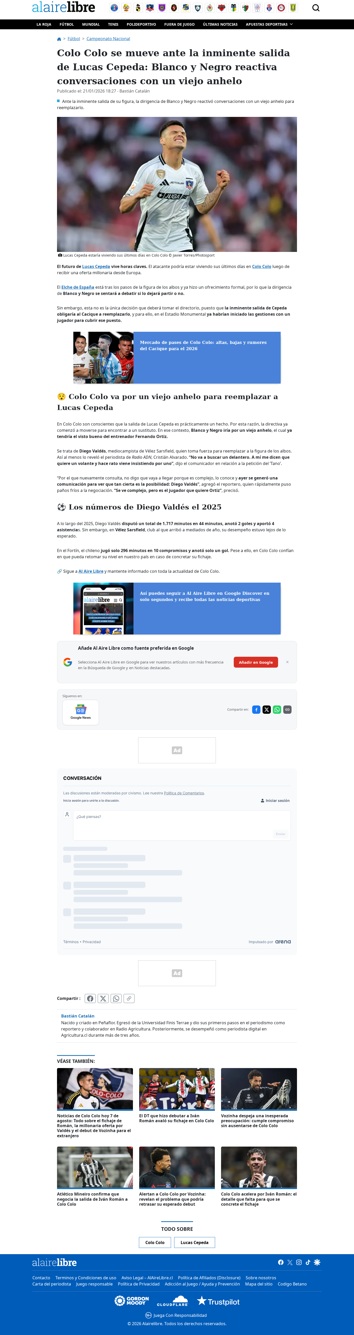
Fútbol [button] (67, 24)
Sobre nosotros (261, 1278)
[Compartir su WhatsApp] (116, 998)
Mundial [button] (91, 24)
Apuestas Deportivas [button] (267, 24)
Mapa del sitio (259, 1284)
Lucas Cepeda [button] (195, 1242)
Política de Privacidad (139, 1284)
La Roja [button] (44, 24)
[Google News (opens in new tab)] (80, 712)
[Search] (316, 7)
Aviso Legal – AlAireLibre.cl (147, 1278)
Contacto (41, 1278)
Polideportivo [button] (141, 24)
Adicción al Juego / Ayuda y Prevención (202, 1284)
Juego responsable (94, 1284)
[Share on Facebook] (256, 709)
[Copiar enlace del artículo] (129, 998)
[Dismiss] (287, 662)
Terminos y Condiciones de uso (85, 1278)
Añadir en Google (256, 662)
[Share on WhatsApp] (277, 709)
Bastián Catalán (78, 1016)
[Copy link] (287, 709)
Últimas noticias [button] (220, 24)
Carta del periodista (51, 1284)
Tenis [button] (113, 24)
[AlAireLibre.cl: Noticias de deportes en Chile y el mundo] (54, 1262)
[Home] (64, 7)
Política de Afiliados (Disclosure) (209, 1278)
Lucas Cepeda (96, 266)
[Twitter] (289, 1262)
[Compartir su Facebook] (90, 998)
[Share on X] (267, 709)
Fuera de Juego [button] (179, 24)
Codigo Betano (292, 1284)
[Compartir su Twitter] (103, 998)
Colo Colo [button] (155, 1242)
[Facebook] (280, 1262)
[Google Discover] (317, 1262)
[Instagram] (298, 1262)
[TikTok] (308, 1262)
